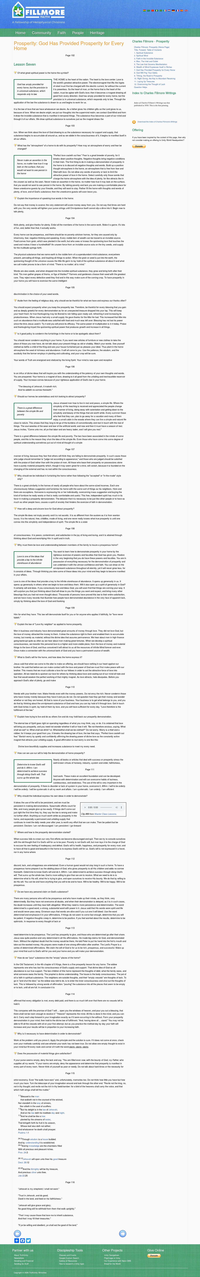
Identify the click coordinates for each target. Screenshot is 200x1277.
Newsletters (19, 1258)
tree (43, 1116)
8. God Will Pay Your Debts (145, 72)
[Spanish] (181, 10)
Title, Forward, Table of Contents (148, 49)
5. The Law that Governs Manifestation (150, 64)
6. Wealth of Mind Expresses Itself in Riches (153, 67)
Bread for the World (112, 1263)
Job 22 (21, 1175)
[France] (177, 10)
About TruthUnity (21, 1255)
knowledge (34, 1145)
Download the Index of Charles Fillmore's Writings (157, 121)
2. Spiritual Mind (141, 55)
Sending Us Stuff (21, 1263)
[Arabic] (148, 10)
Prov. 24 (22, 1152)
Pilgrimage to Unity (112, 1258)
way (39, 1102)
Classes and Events (67, 1255)
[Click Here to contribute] (139, 146)
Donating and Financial (23, 1260)
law (44, 1109)
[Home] (38, 12)
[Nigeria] (156, 10)
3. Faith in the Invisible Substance (148, 58)
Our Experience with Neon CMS (117, 1260)
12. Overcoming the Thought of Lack (149, 84)
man (37, 1096)
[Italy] (165, 10)
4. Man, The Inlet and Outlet (146, 61)
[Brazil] (161, 10)
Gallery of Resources (68, 1260)
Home (20, 32)
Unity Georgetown (111, 1255)
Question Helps (140, 87)
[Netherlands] (169, 10)
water (47, 1119)
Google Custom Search (69, 1258)
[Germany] (173, 10)
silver (33, 1172)
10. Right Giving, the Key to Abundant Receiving (154, 78)
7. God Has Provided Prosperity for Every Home (154, 70)
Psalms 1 (22, 1132)
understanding (32, 1142)
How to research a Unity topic (71, 1263)
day (53, 1112)
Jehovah (53, 1109)
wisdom (34, 1139)
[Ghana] (144, 10)
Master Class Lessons (105, 813)
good (55, 1158)
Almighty (35, 1168)
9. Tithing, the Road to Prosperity (148, 75)
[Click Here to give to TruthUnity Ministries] (154, 1255)
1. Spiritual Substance (143, 52)
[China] (152, 10)
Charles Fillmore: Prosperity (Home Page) (151, 47)
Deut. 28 (22, 1162)
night (62, 1112)
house (45, 1139)
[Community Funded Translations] (186, 10)
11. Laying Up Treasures (144, 81)
